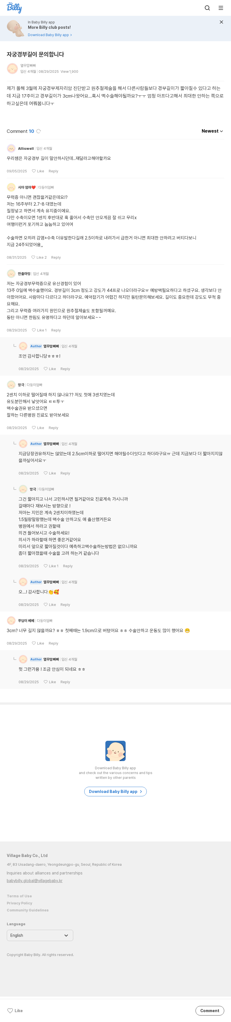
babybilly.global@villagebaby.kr (35, 880)
